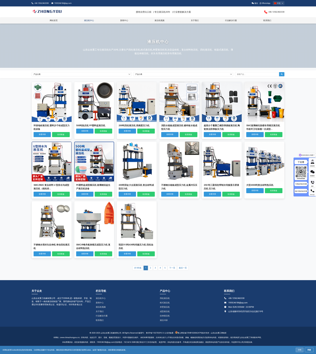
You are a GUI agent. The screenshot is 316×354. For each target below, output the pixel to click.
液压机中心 (89, 20)
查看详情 (42, 134)
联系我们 (267, 20)
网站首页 (54, 20)
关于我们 (195, 20)
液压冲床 (164, 320)
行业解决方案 (231, 20)
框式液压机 (165, 303)
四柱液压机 (165, 298)
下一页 (172, 268)
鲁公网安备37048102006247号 (190, 333)
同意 (309, 350)
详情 (299, 350)
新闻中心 (124, 20)
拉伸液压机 (165, 316)
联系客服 (60, 134)
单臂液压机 (165, 307)
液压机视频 (159, 20)
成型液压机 (165, 311)
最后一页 (183, 268)
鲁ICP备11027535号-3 (154, 333)
